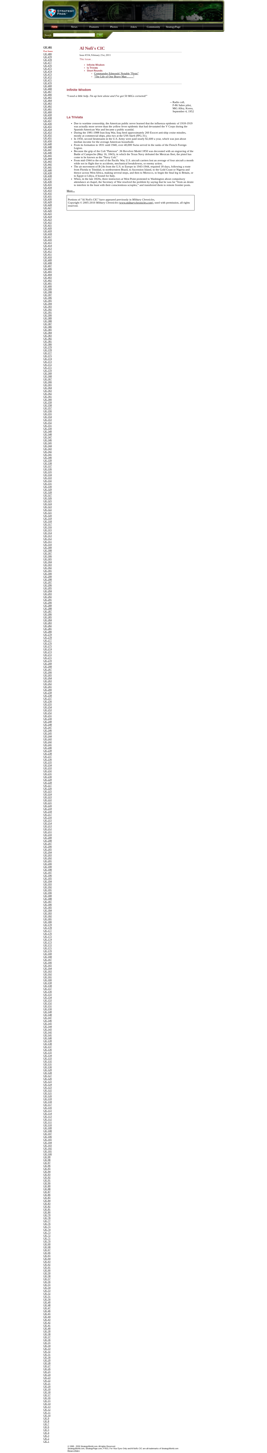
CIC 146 (47, 1020)
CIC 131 (47, 1064)
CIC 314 (47, 533)
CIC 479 (47, 57)
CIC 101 (47, 1151)
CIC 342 (47, 451)
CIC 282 (47, 625)
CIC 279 (47, 634)
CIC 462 (47, 106)
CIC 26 (46, 1369)
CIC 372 (47, 364)
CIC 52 (46, 1293)
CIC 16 (46, 1398)
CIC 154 (47, 997)
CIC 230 (47, 776)
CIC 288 (47, 608)
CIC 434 (47, 187)
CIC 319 (47, 518)
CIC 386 (47, 326)
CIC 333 (47, 477)
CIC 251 (47, 715)
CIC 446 (47, 152)
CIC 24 (46, 1374)
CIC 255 (47, 704)
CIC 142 (47, 1032)
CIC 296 (47, 585)
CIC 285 (47, 617)
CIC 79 (46, 1215)
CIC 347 (47, 437)
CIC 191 (47, 890)
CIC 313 (47, 535)
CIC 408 (47, 263)
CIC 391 (47, 312)
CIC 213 (47, 826)
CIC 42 (46, 1322)
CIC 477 (47, 62)
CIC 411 (47, 254)
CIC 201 (47, 861)
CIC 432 (47, 193)
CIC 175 (47, 936)
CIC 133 (47, 1058)
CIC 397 (47, 295)
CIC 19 (46, 1389)
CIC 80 (46, 1212)
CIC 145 (47, 1023)
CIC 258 (47, 695)
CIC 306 (47, 556)
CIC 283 (47, 623)
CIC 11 (46, 1412)
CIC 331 (47, 483)
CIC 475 (47, 68)
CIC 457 (47, 120)
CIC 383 (47, 335)
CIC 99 (46, 1157)
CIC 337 (47, 466)
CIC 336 (47, 469)
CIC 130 (47, 1067)
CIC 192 (47, 887)
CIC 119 (47, 1099)
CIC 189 (47, 895)
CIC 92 (46, 1177)
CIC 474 (47, 71)
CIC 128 (47, 1072)
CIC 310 (47, 544)
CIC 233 (47, 768)
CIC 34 (46, 1345)
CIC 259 (47, 692)
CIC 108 (47, 1131)
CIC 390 (47, 315)
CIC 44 (46, 1316)
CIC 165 (47, 965)
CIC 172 (47, 945)
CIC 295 (47, 588)
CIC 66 (46, 1252)
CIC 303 (47, 564)
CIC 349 (47, 431)
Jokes (133, 26)
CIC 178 (47, 927)
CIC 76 (46, 1223)
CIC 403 (47, 277)
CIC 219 (47, 808)
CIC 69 (46, 1244)
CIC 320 (47, 515)
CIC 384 (47, 332)
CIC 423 (47, 219)
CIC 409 (47, 260)
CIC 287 (47, 611)
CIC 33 (46, 1348)
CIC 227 (47, 785)
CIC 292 (47, 596)
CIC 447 (47, 149)
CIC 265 (47, 675)
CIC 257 (47, 698)
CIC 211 (47, 832)
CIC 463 (47, 103)
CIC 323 (47, 506)
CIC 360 (47, 399)
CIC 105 (47, 1139)
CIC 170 (47, 951)
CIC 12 (46, 1409)
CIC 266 (47, 672)
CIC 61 (46, 1267)
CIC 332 (47, 480)
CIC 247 (47, 727)
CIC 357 (47, 408)
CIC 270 (47, 660)
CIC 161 (47, 977)
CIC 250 (47, 718)
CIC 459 (47, 115)
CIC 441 (47, 167)
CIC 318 (47, 521)
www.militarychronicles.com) (136, 202)
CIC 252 (47, 713)
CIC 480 (47, 54)
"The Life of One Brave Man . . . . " (114, 76)
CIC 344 (47, 445)
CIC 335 (47, 472)
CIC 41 (46, 1325)
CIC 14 (46, 1403)
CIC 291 (47, 599)
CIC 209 (47, 837)
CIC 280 (47, 631)
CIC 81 (46, 1209)
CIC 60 (46, 1270)
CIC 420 (47, 228)
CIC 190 (47, 893)
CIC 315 (47, 530)
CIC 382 (47, 338)
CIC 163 (47, 971)
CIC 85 (46, 1197)
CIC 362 (47, 393)
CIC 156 (47, 991)
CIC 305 (47, 559)
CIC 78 (46, 1218)
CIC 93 (46, 1174)
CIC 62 (46, 1264)
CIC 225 (47, 791)
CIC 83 (46, 1203)
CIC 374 (47, 358)
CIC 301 (47, 570)
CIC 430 (47, 199)
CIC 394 (47, 303)
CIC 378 (47, 350)
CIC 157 (47, 988)
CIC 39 (46, 1331)
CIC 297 (47, 582)
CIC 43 (46, 1319)
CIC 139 (47, 1041)
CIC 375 (47, 355)
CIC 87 (46, 1191)
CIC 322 (47, 509)
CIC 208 (47, 840)
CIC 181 (47, 919)
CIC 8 (46, 1421)
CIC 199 (47, 866)
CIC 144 (47, 1026)
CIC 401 (47, 283)
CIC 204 (47, 852)
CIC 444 (47, 158)
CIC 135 (47, 1052)
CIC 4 (46, 1432)
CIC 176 (47, 933)
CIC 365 (47, 385)
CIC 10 (46, 1415)
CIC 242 (47, 742)
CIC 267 (47, 669)
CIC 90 (46, 1183)
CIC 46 (46, 1310)
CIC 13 (46, 1406)
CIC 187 (47, 901)
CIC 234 (47, 765)
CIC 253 (47, 710)
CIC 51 (46, 1296)
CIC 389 (47, 318)
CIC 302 (47, 567)
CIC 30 (46, 1357)
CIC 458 (47, 117)
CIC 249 (47, 721)
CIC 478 (47, 59)
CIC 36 (46, 1340)
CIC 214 (47, 823)
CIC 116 (47, 1107)
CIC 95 (46, 1168)
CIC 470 (47, 83)
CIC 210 (47, 834)
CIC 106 (47, 1136)
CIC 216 (47, 817)
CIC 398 (47, 292)
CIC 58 (46, 1276)
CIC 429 (47, 202)
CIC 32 (46, 1351)
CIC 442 (47, 164)
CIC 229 (47, 779)
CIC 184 (47, 910)
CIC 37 (46, 1337)
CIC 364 (47, 387)
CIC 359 (47, 402)
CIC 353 (47, 419)
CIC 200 (47, 863)
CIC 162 (47, 974)
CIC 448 (47, 146)
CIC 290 (47, 602)
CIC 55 (46, 1284)
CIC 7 (46, 1424)
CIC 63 (46, 1261)
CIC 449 (47, 144)
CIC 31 (46, 1354)
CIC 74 (46, 1229)
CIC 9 (46, 1418)
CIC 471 (47, 80)
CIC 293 (47, 594)
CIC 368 (47, 376)
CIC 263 (47, 681)
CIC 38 (46, 1334)
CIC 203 (47, 855)
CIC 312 (47, 538)
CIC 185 (47, 907)
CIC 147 (47, 1017)
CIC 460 (47, 112)
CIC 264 (47, 678)
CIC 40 (46, 1328)
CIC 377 (47, 353)
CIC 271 (47, 657)
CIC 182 (47, 916)
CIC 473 (47, 74)
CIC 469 (47, 86)
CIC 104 (47, 1142)
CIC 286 (47, 614)
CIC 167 (47, 959)
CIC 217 (47, 814)
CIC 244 (47, 736)
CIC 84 (46, 1200)
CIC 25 (46, 1371)
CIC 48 (46, 1305)
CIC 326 (47, 498)
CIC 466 (47, 94)
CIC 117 (47, 1104)
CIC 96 (46, 1165)
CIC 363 (47, 390)
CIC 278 (47, 637)
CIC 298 (47, 579)
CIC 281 (47, 628)
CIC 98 (46, 1160)
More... (71, 190)
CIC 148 (47, 1014)
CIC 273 (47, 652)
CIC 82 (46, 1206)
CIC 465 (47, 97)
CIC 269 (47, 663)
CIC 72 (46, 1235)
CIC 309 (47, 547)
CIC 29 (46, 1360)
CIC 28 (46, 1363)
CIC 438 (47, 176)
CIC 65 (46, 1255)
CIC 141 (47, 1035)
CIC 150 (47, 1009)
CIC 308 (47, 550)
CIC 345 (47, 443)
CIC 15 (46, 1400)
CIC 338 (47, 463)
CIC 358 (47, 405)
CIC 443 (47, 161)
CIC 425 (47, 213)
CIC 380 (47, 344)
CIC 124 (47, 1084)
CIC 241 (47, 744)
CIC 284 (47, 620)
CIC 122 (47, 1090)
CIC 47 (46, 1308)
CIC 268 (47, 666)
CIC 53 (46, 1290)
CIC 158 (47, 985)
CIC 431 (47, 196)
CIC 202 (47, 858)
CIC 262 (47, 684)
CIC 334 (47, 475)
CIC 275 (47, 646)
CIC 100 (47, 1154)
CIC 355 (47, 414)
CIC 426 (47, 210)
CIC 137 (47, 1046)
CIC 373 (47, 361)
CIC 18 (46, 1392)
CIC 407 (47, 266)
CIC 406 (47, 268)
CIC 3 (46, 1435)
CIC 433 (47, 190)
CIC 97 (46, 1162)
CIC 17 (46, 1395)
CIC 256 (47, 701)
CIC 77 (46, 1221)
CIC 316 (47, 527)
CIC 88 (46, 1189)
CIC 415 (47, 242)
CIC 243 (47, 739)
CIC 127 (47, 1075)
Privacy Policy (74, 1451)
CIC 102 (47, 1148)
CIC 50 (46, 1299)
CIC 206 (47, 846)
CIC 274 (47, 649)
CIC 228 (47, 782)
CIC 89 (46, 1186)
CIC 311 (47, 541)
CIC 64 (46, 1258)
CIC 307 (47, 553)
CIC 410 (47, 257)
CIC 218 (47, 811)
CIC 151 (47, 1006)
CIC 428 (47, 205)
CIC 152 (47, 1003)
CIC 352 (47, 422)
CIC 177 (47, 930)
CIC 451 (47, 138)
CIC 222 (47, 800)
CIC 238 (47, 753)
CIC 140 (47, 1038)
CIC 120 (47, 1096)
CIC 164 (47, 968)
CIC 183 (47, 913)
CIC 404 (47, 274)
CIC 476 (47, 65)
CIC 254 (47, 707)
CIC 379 (47, 347)
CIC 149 (47, 1012)
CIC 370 (47, 370)
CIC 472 (47, 77)
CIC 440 (47, 170)
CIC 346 (47, 440)
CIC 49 (46, 1302)
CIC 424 (47, 216)
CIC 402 (47, 280)
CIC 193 (47, 884)
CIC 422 (47, 222)
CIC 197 (47, 872)
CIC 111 (47, 1122)
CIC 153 (47, 1000)
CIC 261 (47, 686)
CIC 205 (47, 849)
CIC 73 (46, 1232)
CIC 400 (47, 286)
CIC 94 (46, 1171)
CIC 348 (47, 434)
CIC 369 (47, 373)
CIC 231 (47, 773)
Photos (114, 26)
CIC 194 (47, 881)
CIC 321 (47, 512)
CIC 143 (47, 1029)
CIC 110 (47, 1125)
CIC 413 (47, 248)
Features (94, 26)
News (74, 26)
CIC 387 (47, 324)
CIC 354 (47, 416)
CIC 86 (46, 1194)
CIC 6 (46, 1427)
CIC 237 (47, 756)
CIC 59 (46, 1273)
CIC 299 (47, 576)
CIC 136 (47, 1049)
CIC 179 (47, 924)
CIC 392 (47, 309)
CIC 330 (47, 486)
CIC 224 (47, 794)
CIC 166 (47, 962)
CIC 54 (46, 1287)
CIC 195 (47, 878)
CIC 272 (47, 654)
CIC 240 (47, 747)
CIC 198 (47, 869)
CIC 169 (47, 953)
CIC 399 (47, 289)
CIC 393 (47, 306)
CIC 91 (46, 1180)
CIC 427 (47, 207)
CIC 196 (47, 875)
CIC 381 (47, 341)
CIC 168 (47, 956)
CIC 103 (47, 1145)
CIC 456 (47, 123)
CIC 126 (47, 1078)
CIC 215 (47, 820)
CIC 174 (47, 939)
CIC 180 (47, 922)
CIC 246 (47, 730)
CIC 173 (47, 942)
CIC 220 (47, 805)
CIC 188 (47, 898)
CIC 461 (47, 109)
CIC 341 (47, 454)
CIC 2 (46, 1438)
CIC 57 (46, 1279)
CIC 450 (47, 141)
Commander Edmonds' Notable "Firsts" (116, 73)
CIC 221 (47, 803)
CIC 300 (47, 573)
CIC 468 (47, 88)
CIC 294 (47, 591)
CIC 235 (47, 762)
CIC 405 (47, 271)
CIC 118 (47, 1101)
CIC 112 (47, 1119)
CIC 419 (47, 231)
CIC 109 (47, 1128)
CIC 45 (46, 1313)
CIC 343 (47, 448)
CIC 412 (47, 251)
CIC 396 (47, 297)
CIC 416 (47, 239)
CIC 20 (46, 1386)
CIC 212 (47, 829)
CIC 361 (47, 396)
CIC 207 (47, 843)
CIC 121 (47, 1093)
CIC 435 (47, 184)
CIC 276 (47, 643)
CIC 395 (47, 300)
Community (153, 26)
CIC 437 (47, 178)
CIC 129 (47, 1070)
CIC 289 (47, 605)
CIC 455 (47, 126)
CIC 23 (46, 1377)
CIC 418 (47, 234)
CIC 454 (47, 129)
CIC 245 (47, 733)
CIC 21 (46, 1383)
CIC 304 (47, 562)
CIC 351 (47, 425)
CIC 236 (47, 759)
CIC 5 (46, 1430)
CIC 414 (47, 245)
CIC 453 (47, 132)
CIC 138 (47, 1043)
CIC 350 (47, 428)
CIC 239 (47, 750)
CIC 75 (46, 1226)
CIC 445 (47, 155)
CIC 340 (47, 457)
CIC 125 (47, 1081)
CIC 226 (47, 788)
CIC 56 (46, 1281)
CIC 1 (46, 1441)
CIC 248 (47, 724)
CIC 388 (47, 321)
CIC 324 (47, 504)
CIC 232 (47, 771)
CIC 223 (47, 797)
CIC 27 (46, 1366)
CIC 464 (47, 100)
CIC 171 (47, 948)
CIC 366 (47, 382)
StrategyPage (173, 26)
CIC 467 (47, 91)
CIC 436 (47, 181)
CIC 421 (47, 225)
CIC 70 (46, 1241)
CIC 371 (47, 367)
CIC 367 (47, 379)
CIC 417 (47, 236)
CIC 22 (46, 1380)
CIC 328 (47, 492)
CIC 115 (47, 1110)
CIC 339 (47, 460)
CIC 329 (47, 489)
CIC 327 (47, 495)
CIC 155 (47, 994)
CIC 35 (46, 1342)
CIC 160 (47, 980)
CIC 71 (46, 1238)
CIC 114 (47, 1113)
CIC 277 (47, 640)
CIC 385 (47, 329)
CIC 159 (47, 982)
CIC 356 (47, 411)
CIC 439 (47, 173)
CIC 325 (47, 501)
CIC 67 (46, 1250)
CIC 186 (47, 904)
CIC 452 (47, 135)
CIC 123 (47, 1087)
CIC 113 (47, 1116)
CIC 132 (47, 1061)
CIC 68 (46, 1247)
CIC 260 (47, 689)
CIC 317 (47, 524)
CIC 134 (47, 1055)
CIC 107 (47, 1133)
